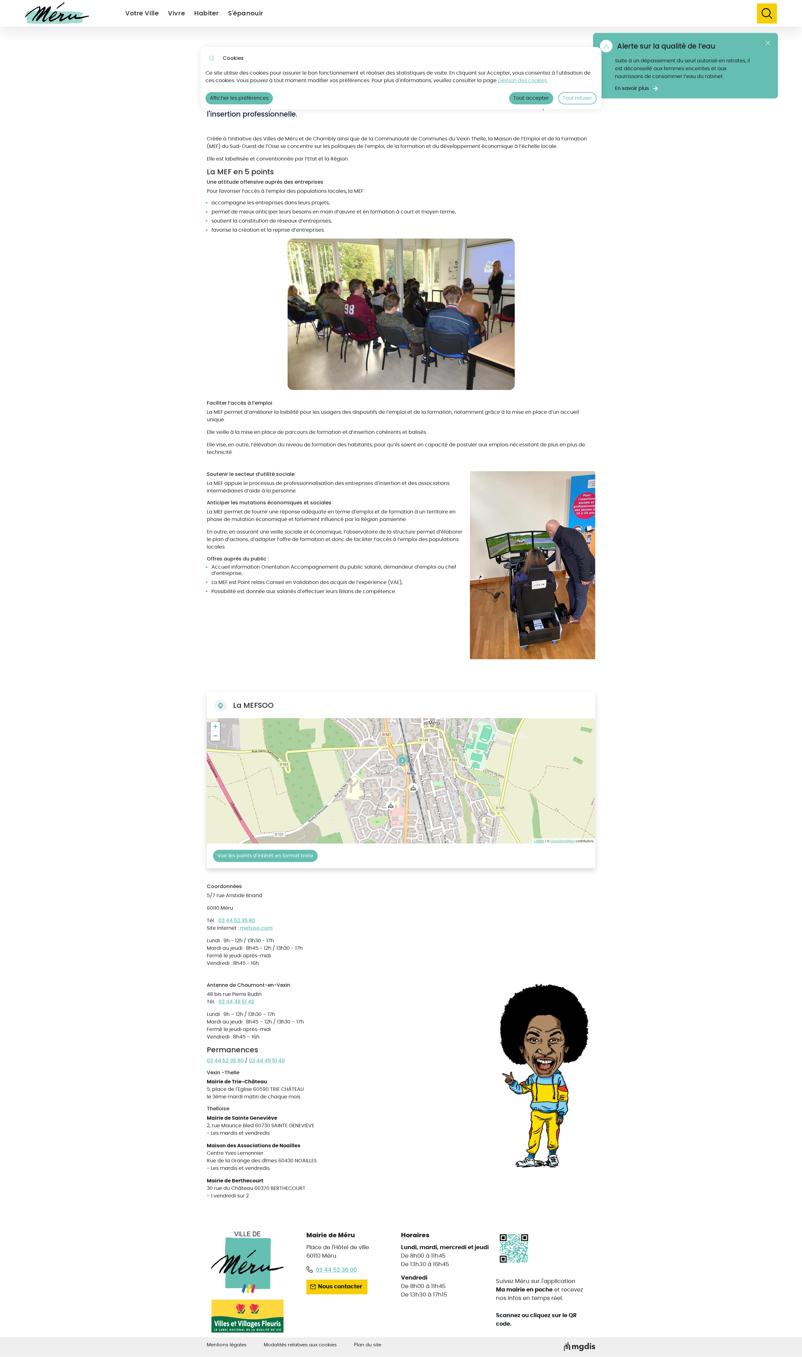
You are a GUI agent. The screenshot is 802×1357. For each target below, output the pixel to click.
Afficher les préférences (239, 98)
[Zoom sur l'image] (547, 1076)
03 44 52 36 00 (336, 1270)
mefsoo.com (256, 928)
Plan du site (367, 1345)
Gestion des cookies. (523, 80)
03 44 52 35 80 (236, 920)
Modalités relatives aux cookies (300, 1345)
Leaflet (539, 840)
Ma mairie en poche (524, 1290)
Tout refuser (577, 98)
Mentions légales (227, 1345)
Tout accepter (531, 98)
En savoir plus (632, 88)
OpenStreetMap (562, 840)
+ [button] (215, 726)
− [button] (215, 736)
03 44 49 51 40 (236, 1001)
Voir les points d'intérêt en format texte (265, 855)
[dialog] (401, 78)
